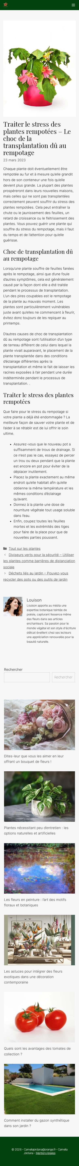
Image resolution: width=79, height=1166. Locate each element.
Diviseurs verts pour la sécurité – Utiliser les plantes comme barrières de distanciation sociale (39, 561)
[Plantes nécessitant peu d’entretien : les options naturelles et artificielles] (39, 819)
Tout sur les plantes (25, 549)
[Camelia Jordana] (5, 5)
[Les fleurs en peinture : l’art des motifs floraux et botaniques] (39, 891)
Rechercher (13, 669)
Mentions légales (46, 1153)
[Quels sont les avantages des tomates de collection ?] (39, 1040)
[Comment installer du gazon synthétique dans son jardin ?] (39, 1111)
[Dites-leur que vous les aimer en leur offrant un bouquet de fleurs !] (39, 747)
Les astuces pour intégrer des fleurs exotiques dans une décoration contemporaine (33, 976)
